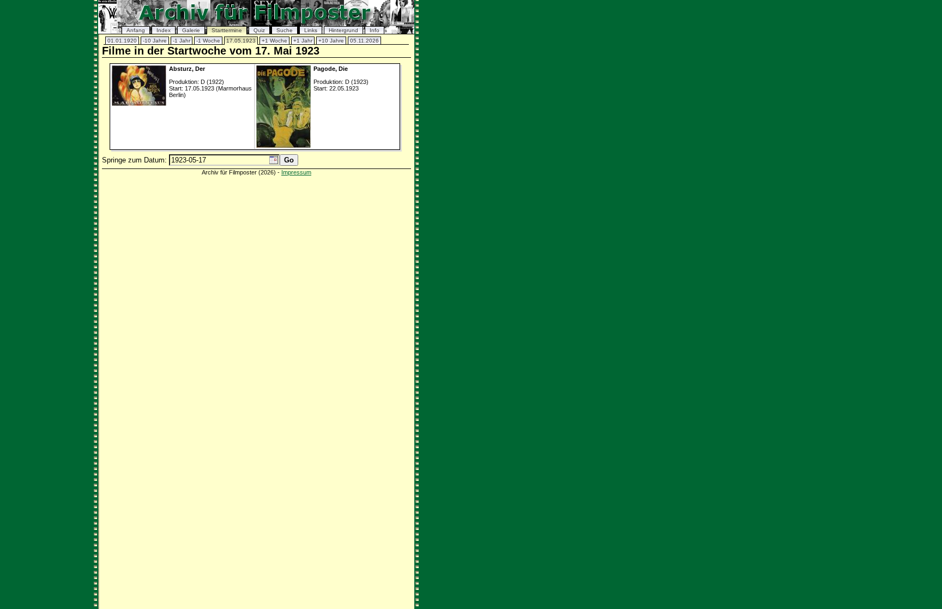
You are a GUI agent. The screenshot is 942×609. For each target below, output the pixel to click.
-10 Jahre (155, 41)
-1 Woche (208, 41)
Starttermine (227, 30)
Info (374, 30)
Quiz (259, 30)
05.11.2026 (364, 41)
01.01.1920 (122, 41)
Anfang (135, 30)
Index (163, 30)
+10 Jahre (331, 41)
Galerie (191, 30)
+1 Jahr (302, 41)
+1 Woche (274, 41)
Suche (284, 30)
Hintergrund (343, 30)
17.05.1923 (241, 41)
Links (310, 30)
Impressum (296, 172)
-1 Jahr (181, 41)
